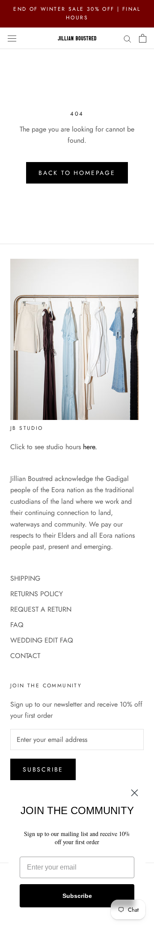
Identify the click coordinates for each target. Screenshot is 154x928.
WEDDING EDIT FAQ (41, 640)
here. (90, 447)
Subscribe (43, 769)
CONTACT (25, 656)
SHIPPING (25, 578)
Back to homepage (77, 172)
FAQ (17, 625)
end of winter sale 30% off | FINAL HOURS (77, 13)
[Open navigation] (12, 38)
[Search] (127, 38)
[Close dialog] (134, 792)
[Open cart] (142, 38)
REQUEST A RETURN (40, 609)
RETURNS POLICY (36, 594)
